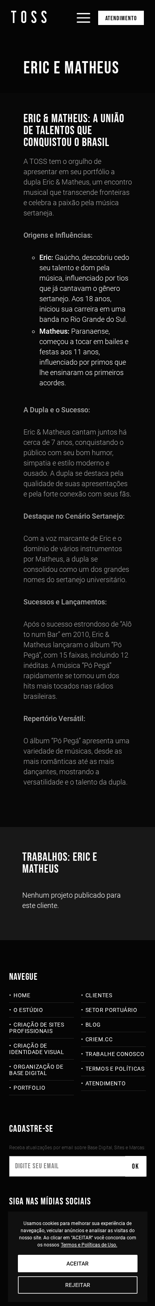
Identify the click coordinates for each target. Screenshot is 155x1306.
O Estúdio (28, 1010)
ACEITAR (77, 1263)
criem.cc (98, 1039)
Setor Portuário (111, 1010)
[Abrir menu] (83, 11)
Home (22, 995)
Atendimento (121, 18)
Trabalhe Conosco (114, 1054)
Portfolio (29, 1088)
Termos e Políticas (114, 1069)
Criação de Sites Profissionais (36, 1027)
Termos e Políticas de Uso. (89, 1245)
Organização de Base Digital (36, 1070)
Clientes (98, 995)
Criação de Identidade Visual (36, 1048)
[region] (77, 1257)
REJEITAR (77, 1285)
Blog (93, 1024)
